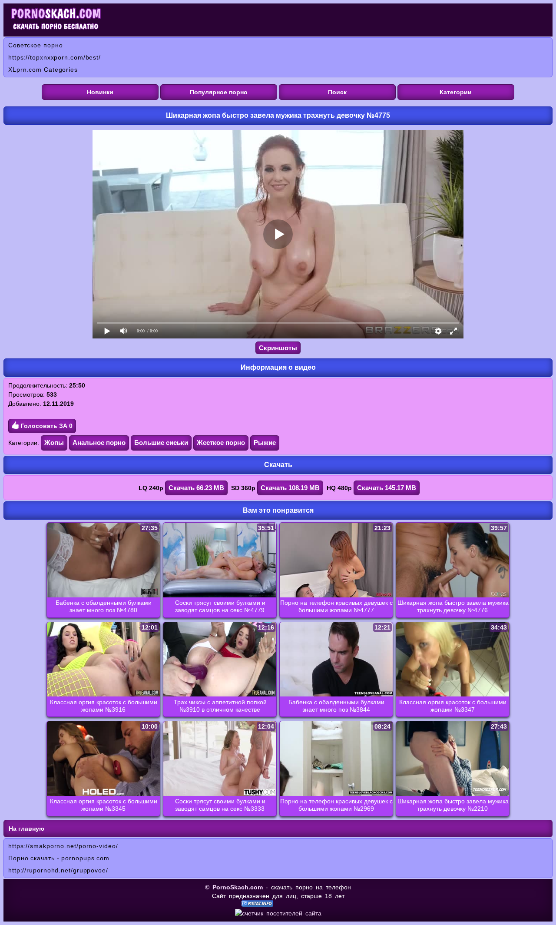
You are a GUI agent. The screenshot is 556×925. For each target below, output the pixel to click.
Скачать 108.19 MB (290, 487)
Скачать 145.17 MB (386, 487)
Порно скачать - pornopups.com (58, 858)
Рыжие (265, 442)
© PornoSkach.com (234, 887)
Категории (456, 92)
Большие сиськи (161, 442)
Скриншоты (278, 347)
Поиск (337, 92)
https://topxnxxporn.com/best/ (54, 57)
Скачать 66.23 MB (196, 487)
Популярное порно (219, 92)
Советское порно (35, 45)
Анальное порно (99, 442)
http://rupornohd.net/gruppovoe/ (58, 870)
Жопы (54, 442)
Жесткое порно (221, 442)
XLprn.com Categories (43, 69)
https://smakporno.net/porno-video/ (63, 845)
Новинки (100, 92)
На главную (26, 828)
